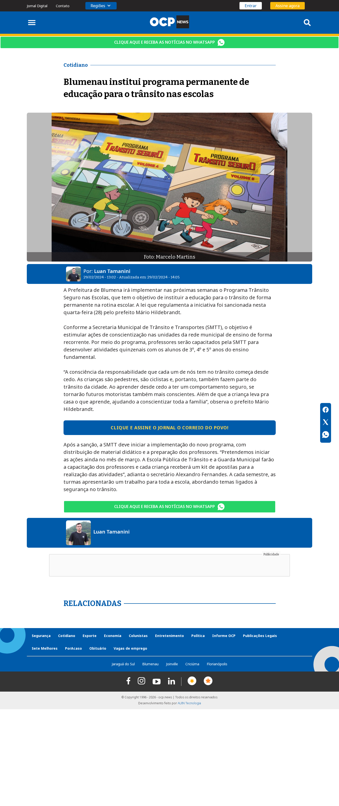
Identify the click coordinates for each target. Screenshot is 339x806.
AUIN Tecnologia (189, 703)
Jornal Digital (37, 5)
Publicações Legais (260, 635)
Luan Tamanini (112, 271)
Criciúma (192, 664)
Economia (112, 635)
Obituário (97, 648)
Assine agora (287, 5)
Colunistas (138, 635)
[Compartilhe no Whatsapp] (325, 435)
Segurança (41, 635)
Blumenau (150, 664)
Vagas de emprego (130, 648)
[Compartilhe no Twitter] (325, 422)
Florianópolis (217, 664)
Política (198, 635)
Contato (62, 5)
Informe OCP (224, 635)
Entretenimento (169, 635)
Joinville (172, 664)
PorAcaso (73, 648)
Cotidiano (66, 635)
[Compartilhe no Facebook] (325, 410)
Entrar (251, 5)
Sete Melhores (45, 648)
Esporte (90, 635)
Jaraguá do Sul (123, 664)
